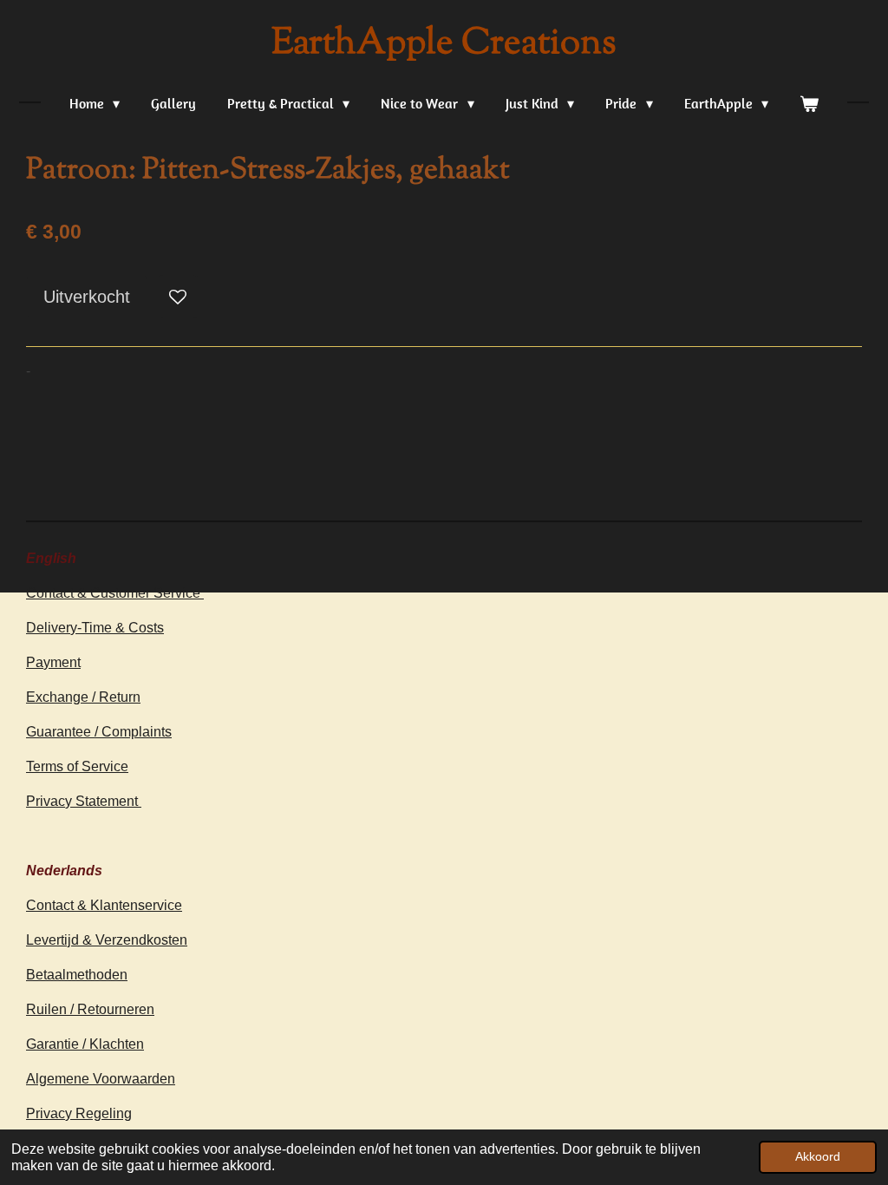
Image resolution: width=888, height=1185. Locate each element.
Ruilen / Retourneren (90, 1009)
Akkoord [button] (817, 1156)
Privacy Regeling (79, 1113)
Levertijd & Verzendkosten (106, 940)
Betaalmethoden (76, 974)
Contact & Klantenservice (104, 905)
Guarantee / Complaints (99, 731)
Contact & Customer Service (115, 593)
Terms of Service (77, 766)
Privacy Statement (83, 801)
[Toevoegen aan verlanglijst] (177, 296)
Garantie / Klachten (85, 1044)
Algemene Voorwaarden (100, 1078)
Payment (53, 662)
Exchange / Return (83, 697)
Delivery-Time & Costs (95, 627)
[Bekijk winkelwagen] (809, 103)
